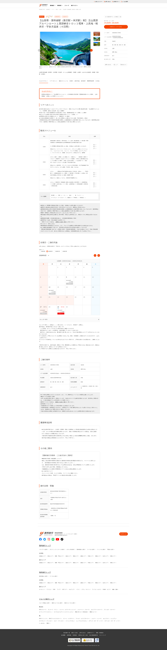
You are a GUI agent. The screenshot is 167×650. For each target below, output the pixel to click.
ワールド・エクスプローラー (82, 618)
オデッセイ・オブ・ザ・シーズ (112, 620)
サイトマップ (102, 635)
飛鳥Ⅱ (48, 623)
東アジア (64, 589)
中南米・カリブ (106, 589)
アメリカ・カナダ (96, 589)
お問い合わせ (108, 1)
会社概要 (63, 635)
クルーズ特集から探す (44, 603)
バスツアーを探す (43, 549)
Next (91, 50)
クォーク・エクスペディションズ (67, 609)
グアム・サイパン (86, 589)
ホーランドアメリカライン (45, 611)
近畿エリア (83, 556)
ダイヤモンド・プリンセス (45, 620)
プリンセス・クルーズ (109, 609)
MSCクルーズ (42, 609)
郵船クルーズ (93, 611)
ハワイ (77, 589)
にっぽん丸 (41, 623)
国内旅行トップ (45, 545)
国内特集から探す (81, 549)
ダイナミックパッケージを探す (57, 549)
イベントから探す (101, 549)
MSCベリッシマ (43, 618)
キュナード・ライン (52, 609)
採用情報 (69, 635)
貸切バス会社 (74, 632)
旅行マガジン (74, 5)
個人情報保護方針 (94, 635)
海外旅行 (59, 5)
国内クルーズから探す (57, 603)
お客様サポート (116, 1)
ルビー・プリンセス (58, 620)
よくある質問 (125, 1)
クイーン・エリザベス (68, 618)
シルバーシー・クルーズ (83, 609)
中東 (54, 589)
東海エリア (75, 556)
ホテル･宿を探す (71, 549)
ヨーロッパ (41, 589)
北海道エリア (42, 556)
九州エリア (105, 556)
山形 (60, 9)
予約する (61, 313)
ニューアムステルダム (81, 620)
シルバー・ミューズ (96, 618)
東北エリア (50, 556)
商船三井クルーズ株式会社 (81, 611)
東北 (57, 9)
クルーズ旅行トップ (46, 599)
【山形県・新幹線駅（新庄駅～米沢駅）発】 (72, 9)
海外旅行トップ (45, 572)
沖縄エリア (112, 556)
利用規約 (75, 635)
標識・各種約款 (99, 632)
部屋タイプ (41, 249)
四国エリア (98, 556)
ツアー (53, 9)
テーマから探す (91, 549)
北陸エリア (68, 556)
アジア (58, 589)
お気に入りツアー (99, 1)
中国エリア (90, 556)
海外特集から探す (43, 576)
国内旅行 (52, 5)
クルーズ (67, 5)
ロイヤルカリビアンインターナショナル (63, 611)
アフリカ (49, 589)
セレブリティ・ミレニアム (109, 618)
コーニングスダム (70, 620)
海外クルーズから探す (69, 603)
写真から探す (110, 549)
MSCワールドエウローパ (55, 618)
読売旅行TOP (42, 9)
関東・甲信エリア (59, 556)
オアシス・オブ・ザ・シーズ (95, 620)
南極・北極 (114, 589)
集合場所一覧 (67, 632)
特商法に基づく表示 (83, 635)
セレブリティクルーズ (96, 609)
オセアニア (71, 589)
